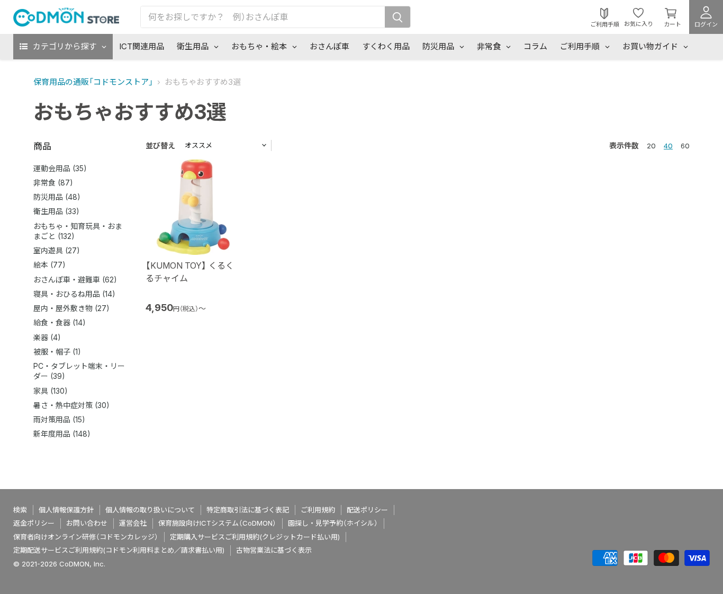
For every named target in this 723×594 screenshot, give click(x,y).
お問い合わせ (86, 523)
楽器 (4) (47, 337)
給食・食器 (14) (59, 322)
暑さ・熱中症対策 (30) (71, 405)
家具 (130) (50, 390)
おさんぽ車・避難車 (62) (75, 279)
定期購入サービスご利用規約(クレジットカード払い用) (255, 537)
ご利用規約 (318, 510)
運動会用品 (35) (60, 168)
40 (668, 145)
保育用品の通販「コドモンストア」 (93, 82)
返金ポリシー (34, 523)
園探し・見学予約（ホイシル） (333, 523)
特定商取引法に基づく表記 (247, 510)
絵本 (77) (49, 264)
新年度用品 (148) (62, 433)
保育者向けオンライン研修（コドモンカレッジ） (85, 537)
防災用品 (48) (56, 196)
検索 (20, 510)
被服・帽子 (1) (57, 351)
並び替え (160, 145)
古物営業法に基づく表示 (274, 550)
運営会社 (133, 523)
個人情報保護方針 (66, 510)
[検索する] (397, 17)
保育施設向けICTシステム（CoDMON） (217, 523)
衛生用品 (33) (56, 211)
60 (685, 145)
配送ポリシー (367, 510)
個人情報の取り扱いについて (150, 510)
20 (651, 145)
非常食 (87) (53, 182)
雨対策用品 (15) (59, 419)
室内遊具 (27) (56, 250)
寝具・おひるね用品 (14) (74, 293)
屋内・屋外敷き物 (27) (71, 308)
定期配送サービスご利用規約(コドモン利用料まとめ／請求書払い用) (118, 550)
